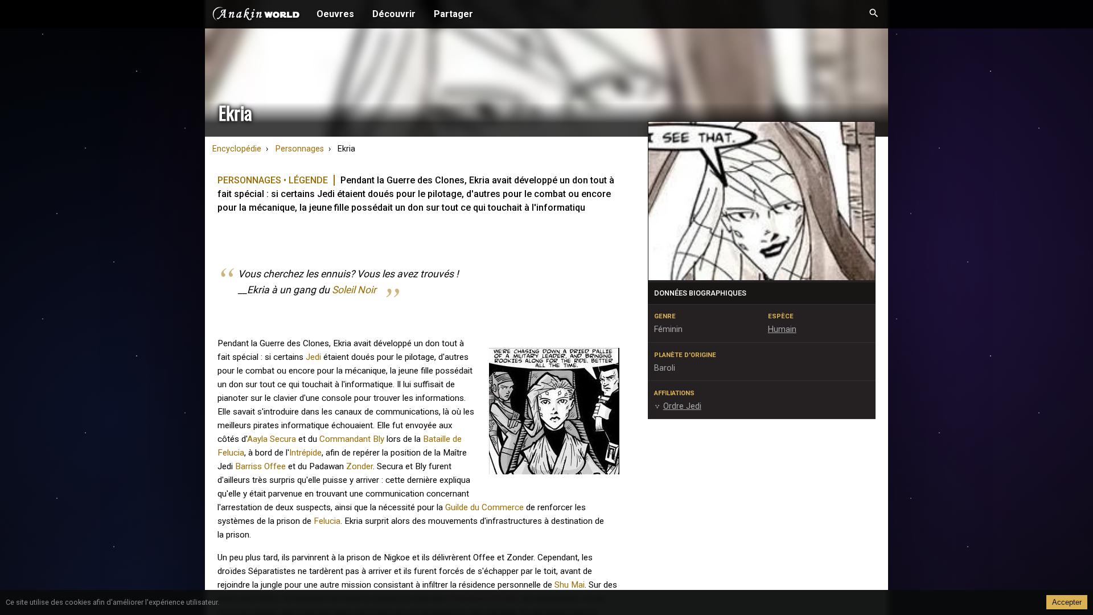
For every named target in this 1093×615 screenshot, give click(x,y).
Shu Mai (569, 585)
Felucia (327, 521)
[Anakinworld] (256, 15)
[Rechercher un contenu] (874, 14)
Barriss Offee (260, 466)
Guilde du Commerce (484, 507)
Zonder (359, 466)
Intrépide (305, 453)
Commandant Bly (351, 439)
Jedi (313, 357)
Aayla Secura (271, 439)
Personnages (300, 149)
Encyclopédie (236, 149)
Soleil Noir (354, 290)
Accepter (1067, 602)
